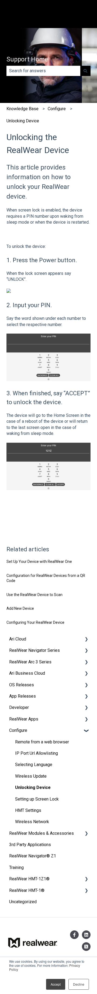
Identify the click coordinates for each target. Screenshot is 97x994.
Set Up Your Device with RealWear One (39, 561)
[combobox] (43, 71)
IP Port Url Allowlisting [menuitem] (36, 753)
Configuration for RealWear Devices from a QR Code (45, 578)
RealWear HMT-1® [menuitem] (26, 890)
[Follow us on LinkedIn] (86, 934)
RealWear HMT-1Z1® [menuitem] (29, 878)
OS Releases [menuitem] (21, 684)
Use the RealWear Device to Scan (34, 595)
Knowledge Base (22, 108)
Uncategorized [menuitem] (23, 901)
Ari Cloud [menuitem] (17, 639)
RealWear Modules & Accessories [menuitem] (41, 833)
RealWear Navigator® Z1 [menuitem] (32, 855)
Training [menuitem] (16, 867)
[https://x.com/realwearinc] (86, 946)
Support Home (27, 59)
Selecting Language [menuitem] (33, 764)
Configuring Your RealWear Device (35, 622)
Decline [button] (78, 984)
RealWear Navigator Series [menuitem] (34, 650)
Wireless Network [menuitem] (32, 821)
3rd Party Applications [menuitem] (30, 844)
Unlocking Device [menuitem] (33, 787)
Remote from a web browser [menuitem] (42, 741)
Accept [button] (56, 984)
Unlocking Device (22, 120)
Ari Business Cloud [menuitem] (27, 673)
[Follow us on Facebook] (74, 934)
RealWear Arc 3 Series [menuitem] (30, 661)
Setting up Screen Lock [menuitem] (37, 799)
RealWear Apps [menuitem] (23, 719)
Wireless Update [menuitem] (31, 776)
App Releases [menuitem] (22, 696)
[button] (86, 639)
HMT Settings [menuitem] (28, 810)
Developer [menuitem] (19, 707)
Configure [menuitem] (18, 730)
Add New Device (20, 608)
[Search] (85, 71)
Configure (57, 108)
